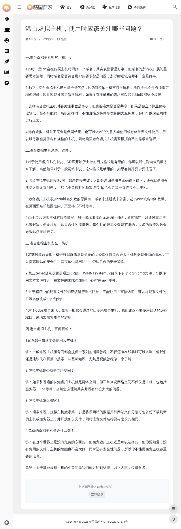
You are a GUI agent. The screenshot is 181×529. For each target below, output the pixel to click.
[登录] (174, 7)
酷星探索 (94, 521)
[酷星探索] (39, 7)
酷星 (63, 39)
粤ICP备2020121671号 (114, 521)
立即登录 (97, 494)
